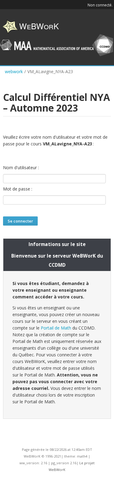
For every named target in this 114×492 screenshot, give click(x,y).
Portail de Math (56, 328)
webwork (14, 71)
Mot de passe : (17, 189)
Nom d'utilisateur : (21, 167)
